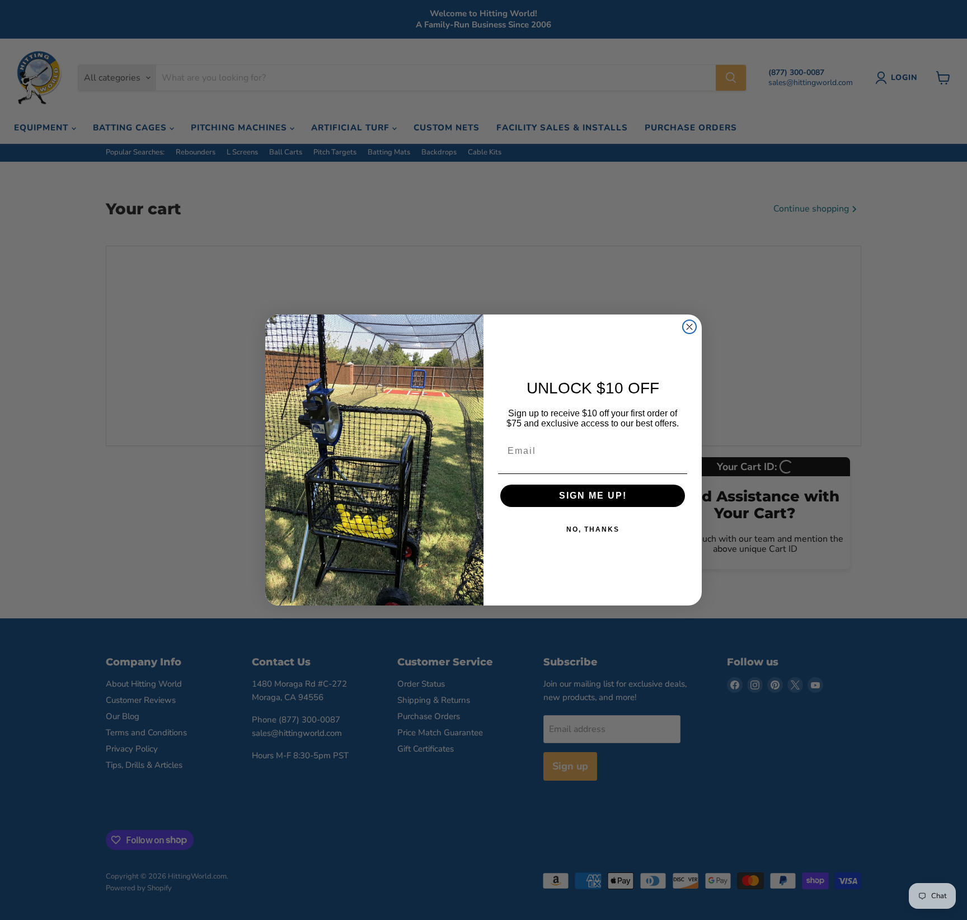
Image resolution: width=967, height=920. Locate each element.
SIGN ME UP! (593, 495)
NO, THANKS (592, 529)
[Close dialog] (689, 327)
